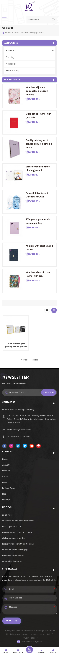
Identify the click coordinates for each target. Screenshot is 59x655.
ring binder (7, 515)
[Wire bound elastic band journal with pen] (14, 281)
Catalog (10, 57)
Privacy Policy (29, 638)
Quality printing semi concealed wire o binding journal (39, 144)
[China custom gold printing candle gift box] (15, 328)
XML (48, 634)
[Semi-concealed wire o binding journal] (14, 175)
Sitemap (6, 499)
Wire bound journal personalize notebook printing (37, 91)
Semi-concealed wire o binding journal (38, 168)
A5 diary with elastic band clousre (39, 248)
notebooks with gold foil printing (17, 532)
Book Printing (12, 70)
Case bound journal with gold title (38, 115)
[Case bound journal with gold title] (14, 122)
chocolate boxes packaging (15, 549)
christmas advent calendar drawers (18, 520)
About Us (6, 465)
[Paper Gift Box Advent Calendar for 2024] (14, 202)
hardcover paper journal (13, 555)
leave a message (29, 649)
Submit (10, 621)
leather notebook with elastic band (18, 544)
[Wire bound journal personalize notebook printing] (14, 96)
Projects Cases (8, 488)
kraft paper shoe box (11, 526)
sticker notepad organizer (13, 538)
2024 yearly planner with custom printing (38, 221)
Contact (6, 476)
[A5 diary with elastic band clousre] (14, 254)
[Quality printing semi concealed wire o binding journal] (14, 149)
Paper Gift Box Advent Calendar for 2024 (37, 195)
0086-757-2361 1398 (20, 436)
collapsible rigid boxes (12, 561)
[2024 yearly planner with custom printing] (14, 228)
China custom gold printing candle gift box (16, 345)
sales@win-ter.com (22, 429)
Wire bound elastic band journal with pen (38, 274)
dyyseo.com (38, 634)
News (4, 482)
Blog (4, 494)
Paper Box (11, 50)
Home (7, 32)
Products (6, 470)
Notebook (11, 64)
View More (32, 99)
